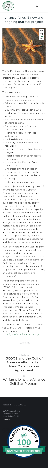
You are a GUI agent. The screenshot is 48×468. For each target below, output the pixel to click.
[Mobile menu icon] (43, 5)
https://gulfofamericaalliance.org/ (20, 334)
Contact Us (6, 420)
